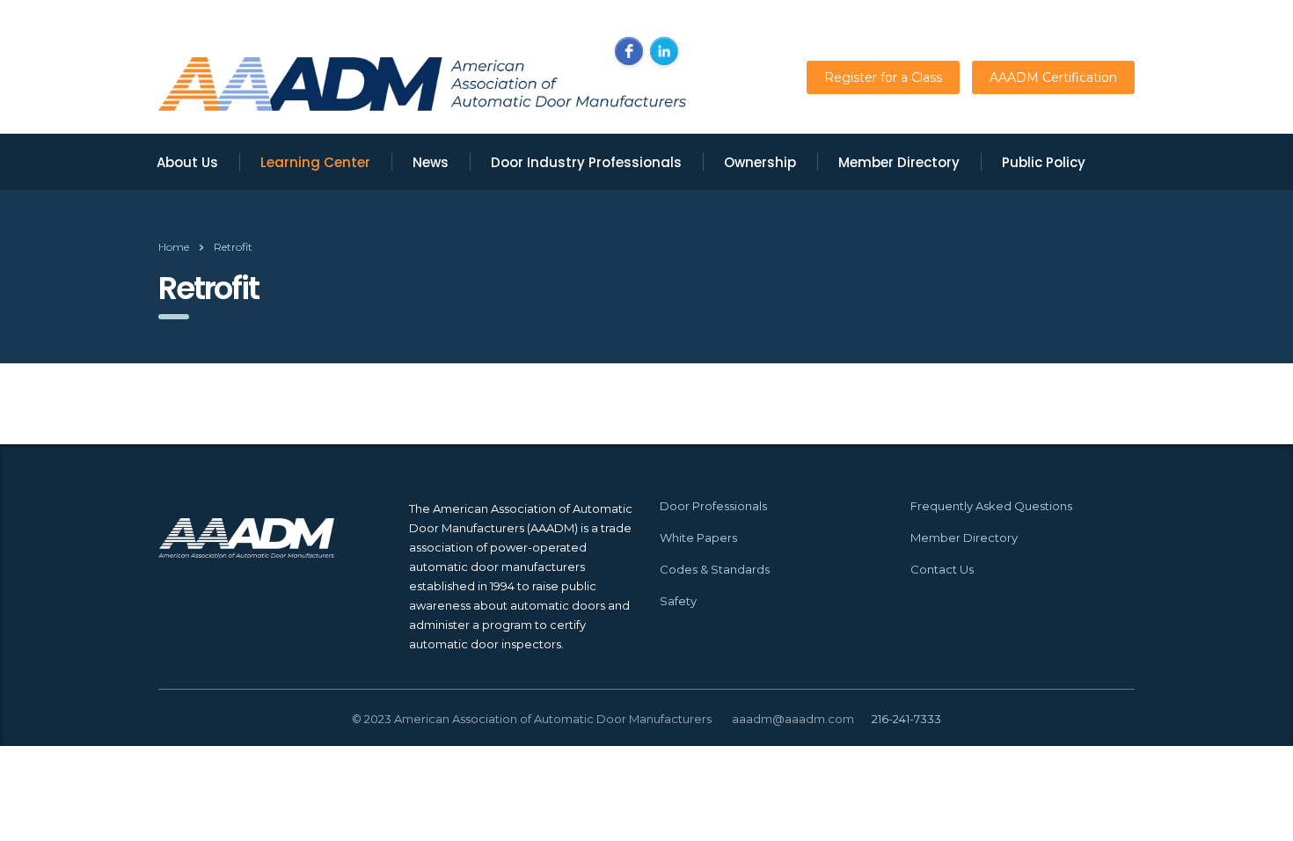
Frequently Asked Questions (991, 506)
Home (173, 246)
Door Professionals (713, 506)
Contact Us (942, 569)
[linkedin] (664, 51)
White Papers (698, 537)
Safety (678, 601)
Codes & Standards (715, 569)
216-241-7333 (906, 719)
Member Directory (964, 537)
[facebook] (629, 51)
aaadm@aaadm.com (793, 719)
